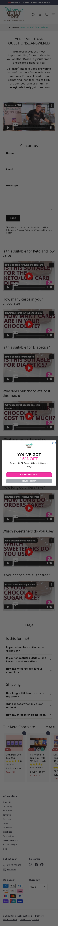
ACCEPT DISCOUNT (29, 475)
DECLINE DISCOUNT (29, 481)
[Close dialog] (54, 442)
